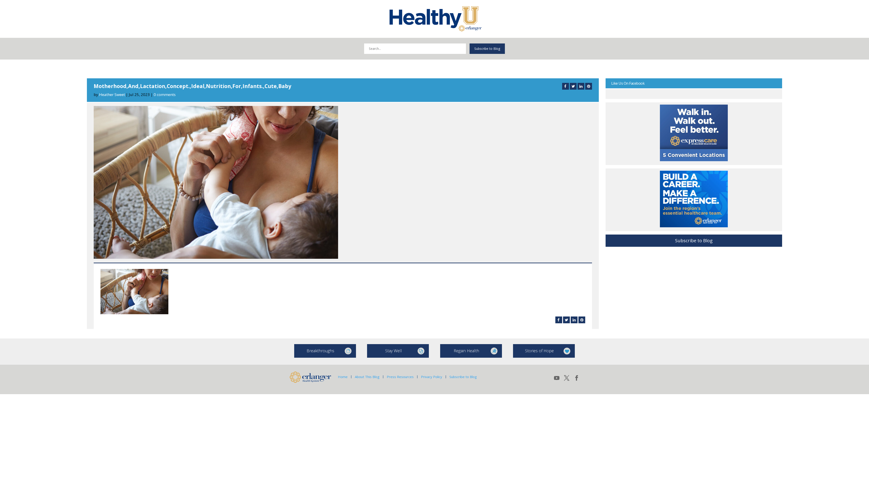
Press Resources (400, 376)
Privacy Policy (431, 376)
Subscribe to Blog (487, 48)
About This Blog (367, 376)
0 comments (165, 94)
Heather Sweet (112, 94)
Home (343, 376)
